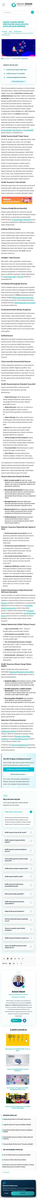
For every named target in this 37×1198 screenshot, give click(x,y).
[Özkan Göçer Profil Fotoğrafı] (18, 980)
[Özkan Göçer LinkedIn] (24, 1020)
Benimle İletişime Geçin (19, 774)
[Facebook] (11, 958)
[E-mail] (18, 958)
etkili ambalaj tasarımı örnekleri (24, 303)
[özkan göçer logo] (22, 4)
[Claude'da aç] (17, 963)
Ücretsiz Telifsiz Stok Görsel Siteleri (15, 1160)
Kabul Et (22, 1193)
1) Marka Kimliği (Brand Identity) (16, 77)
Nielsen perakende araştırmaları (23, 297)
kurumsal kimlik (6, 130)
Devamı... (15, 1020)
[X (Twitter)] (3, 958)
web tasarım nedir (10, 277)
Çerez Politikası (21, 1190)
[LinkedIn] (7, 958)
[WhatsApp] (15, 958)
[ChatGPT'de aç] (13, 963)
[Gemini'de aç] (21, 963)
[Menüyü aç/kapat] (3, 4)
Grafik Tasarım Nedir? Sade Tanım (16, 70)
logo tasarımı (16, 130)
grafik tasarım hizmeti (8, 731)
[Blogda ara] (32, 12)
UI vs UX (20, 277)
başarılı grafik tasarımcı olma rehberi (21, 672)
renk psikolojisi (28, 130)
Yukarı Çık (6, 1172)
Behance (4, 603)
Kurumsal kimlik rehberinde (21, 219)
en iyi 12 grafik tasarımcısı (19, 739)
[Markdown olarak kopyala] (9, 963)
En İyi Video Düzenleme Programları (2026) (17, 1155)
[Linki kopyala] (22, 958)
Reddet (6, 1193)
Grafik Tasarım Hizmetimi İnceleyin (18, 769)
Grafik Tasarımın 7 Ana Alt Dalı (15, 73)
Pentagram (30, 610)
